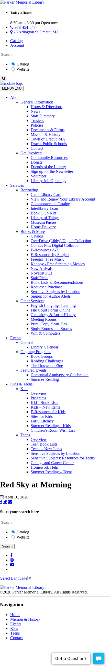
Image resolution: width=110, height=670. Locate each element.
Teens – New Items (46, 449)
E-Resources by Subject (50, 254)
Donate (36, 162)
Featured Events (33, 370)
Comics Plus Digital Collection (56, 245)
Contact (37, 148)
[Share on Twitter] (5, 501)
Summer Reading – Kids (51, 425)
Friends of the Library (48, 167)
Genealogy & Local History (53, 315)
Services (17, 185)
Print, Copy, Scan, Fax (49, 324)
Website (23, 69)
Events (15, 338)
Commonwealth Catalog (50, 204)
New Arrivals (41, 268)
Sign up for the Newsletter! (52, 171)
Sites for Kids (42, 416)
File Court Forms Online (50, 310)
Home (15, 614)
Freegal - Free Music (47, 259)
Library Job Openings (48, 180)
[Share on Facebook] (1, 501)
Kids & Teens (21, 384)
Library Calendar (44, 347)
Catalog (16, 41)
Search (7, 546)
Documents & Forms (47, 130)
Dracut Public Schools (49, 143)
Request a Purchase (46, 287)
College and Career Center (52, 462)
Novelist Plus (41, 273)
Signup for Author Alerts (51, 296)
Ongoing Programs (35, 352)
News (35, 111)
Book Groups (42, 356)
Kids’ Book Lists (44, 402)
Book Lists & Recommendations (57, 282)
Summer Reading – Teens (51, 472)
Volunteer (38, 176)
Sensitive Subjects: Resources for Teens (63, 458)
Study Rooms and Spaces (51, 328)
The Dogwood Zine (47, 365)
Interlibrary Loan (44, 208)
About (15, 97)
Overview (39, 393)
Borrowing (29, 190)
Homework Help (44, 467)
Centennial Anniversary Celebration (60, 375)
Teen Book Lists (44, 444)
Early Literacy (42, 421)
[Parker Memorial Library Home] (22, 2)
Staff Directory (43, 116)
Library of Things (45, 217)
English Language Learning (53, 305)
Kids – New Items (45, 407)
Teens (25, 435)
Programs (38, 398)
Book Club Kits (43, 213)
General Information (36, 102)
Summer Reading (45, 379)
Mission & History (46, 134)
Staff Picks (39, 278)
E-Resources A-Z (45, 250)
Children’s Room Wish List (53, 430)
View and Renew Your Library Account (63, 199)
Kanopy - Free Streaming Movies (58, 264)
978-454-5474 (26, 27)
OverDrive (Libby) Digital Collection (61, 241)
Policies (37, 125)
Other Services (32, 301)
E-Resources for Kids (48, 412)
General (26, 342)
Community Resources (49, 157)
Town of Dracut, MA (48, 139)
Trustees (37, 120)
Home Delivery (43, 227)
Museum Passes (43, 222)
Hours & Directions (46, 107)
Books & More (32, 231)
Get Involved (31, 153)
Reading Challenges (47, 361)
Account (17, 45)
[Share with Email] (10, 501)
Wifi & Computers (45, 333)
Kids (24, 388)
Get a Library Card (46, 194)
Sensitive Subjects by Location (55, 291)
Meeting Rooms (44, 319)
